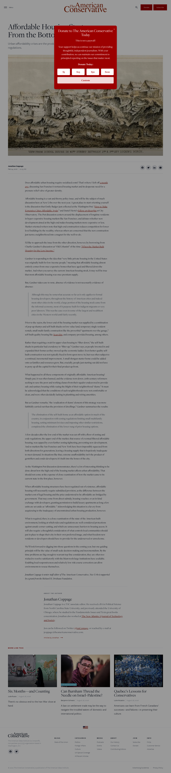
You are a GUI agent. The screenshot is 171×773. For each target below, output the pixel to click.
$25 (78, 72)
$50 (93, 72)
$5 (64, 72)
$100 (107, 72)
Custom (85, 80)
